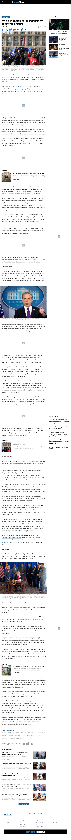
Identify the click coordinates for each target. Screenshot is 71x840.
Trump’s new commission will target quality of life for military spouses (16, 764)
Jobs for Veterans (57, 824)
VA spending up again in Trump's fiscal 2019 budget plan (28, 666)
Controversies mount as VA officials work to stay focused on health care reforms (29, 443)
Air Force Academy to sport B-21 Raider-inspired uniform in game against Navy (58, 434)
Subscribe (22, 821)
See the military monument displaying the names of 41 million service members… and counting (64, 47)
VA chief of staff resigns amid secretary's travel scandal (28, 173)
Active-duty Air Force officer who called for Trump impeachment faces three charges (59, 421)
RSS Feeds (22, 824)
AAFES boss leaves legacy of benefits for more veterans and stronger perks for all (15, 753)
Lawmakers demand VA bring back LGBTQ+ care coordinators (58, 448)
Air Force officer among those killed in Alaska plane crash (59, 427)
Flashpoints (40, 2)
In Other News (6, 749)
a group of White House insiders (14, 118)
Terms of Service (8, 823)
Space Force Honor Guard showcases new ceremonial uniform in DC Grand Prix (59, 441)
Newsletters (23, 823)
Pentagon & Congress (49, 2)
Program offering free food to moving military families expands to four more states (16, 785)
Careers (54, 821)
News (26, 2)
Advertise (38, 821)
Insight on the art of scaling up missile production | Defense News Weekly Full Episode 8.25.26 (63, 54)
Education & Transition (61, 2)
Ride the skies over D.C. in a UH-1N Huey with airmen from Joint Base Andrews (59, 32)
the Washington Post (17, 355)
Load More (23, 804)
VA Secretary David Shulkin (12, 86)
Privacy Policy (7, 821)
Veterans (5, 17)
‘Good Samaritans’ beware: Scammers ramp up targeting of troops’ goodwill (15, 774)
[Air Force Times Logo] (19, 2)
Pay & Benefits (32, 2)
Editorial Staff (39, 826)
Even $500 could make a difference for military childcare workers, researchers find (15, 795)
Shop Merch (23, 826)
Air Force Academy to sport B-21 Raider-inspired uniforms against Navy (63, 38)
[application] (59, 24)
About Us (55, 823)
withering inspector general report (27, 89)
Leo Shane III (7, 27)
